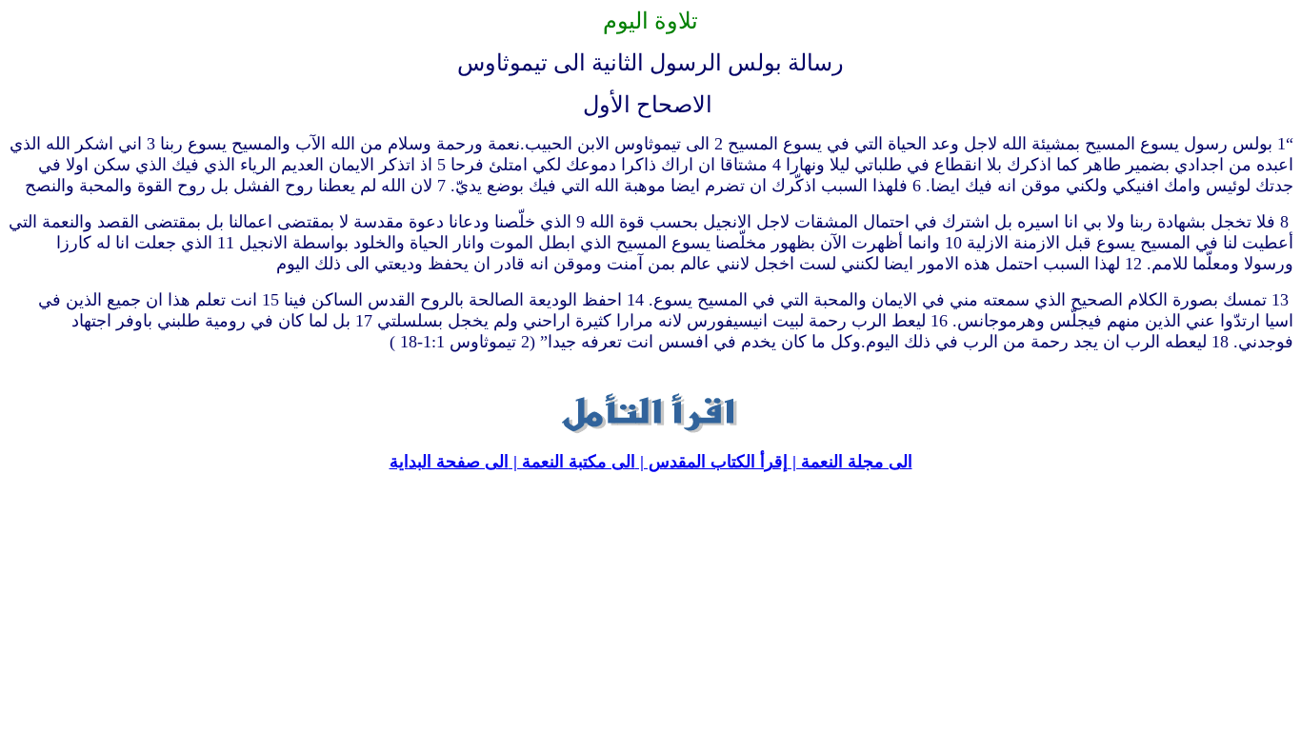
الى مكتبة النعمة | (572, 461)
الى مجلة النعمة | (850, 461)
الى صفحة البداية (449, 461)
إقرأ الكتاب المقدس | (711, 461)
